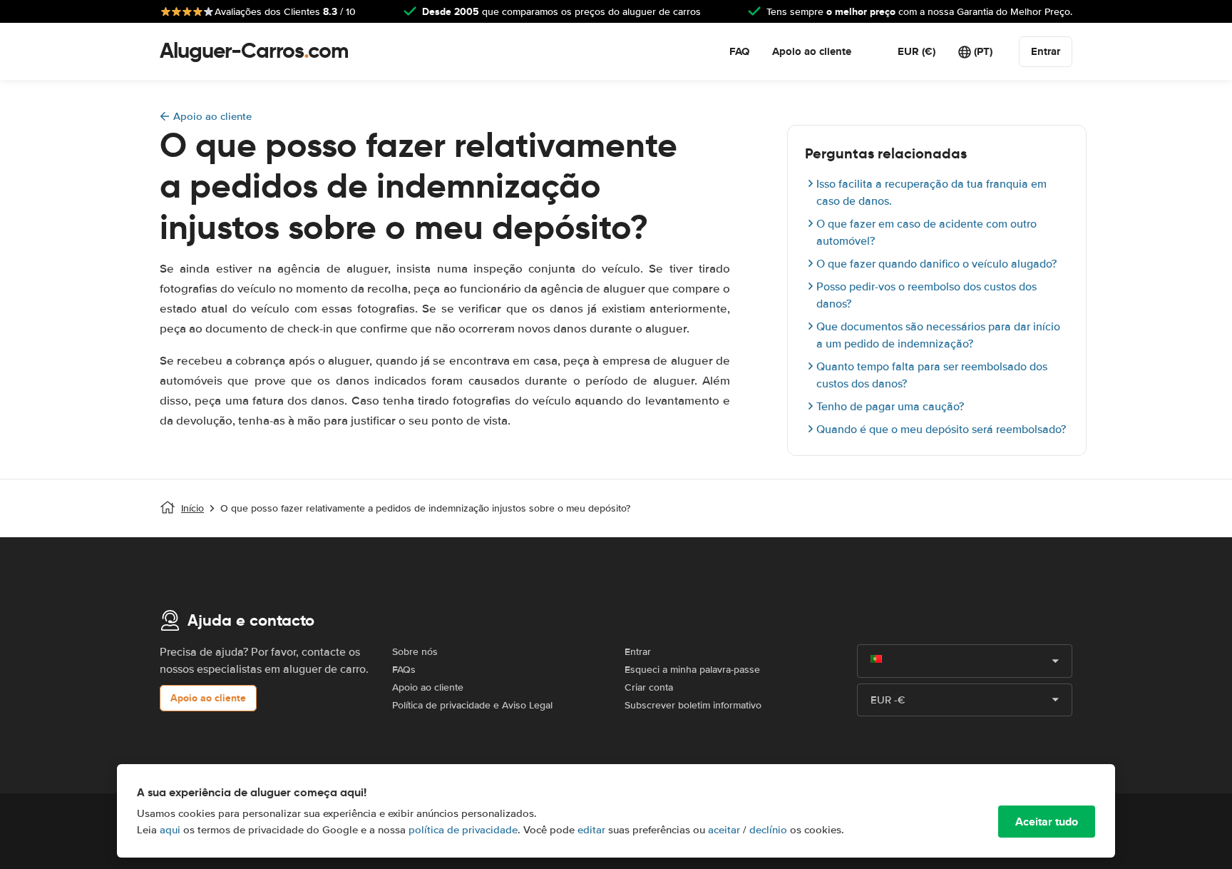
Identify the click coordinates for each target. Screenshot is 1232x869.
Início (192, 508)
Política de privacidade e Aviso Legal (472, 705)
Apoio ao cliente (811, 51)
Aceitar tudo (1046, 821)
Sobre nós (415, 652)
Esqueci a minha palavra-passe (692, 670)
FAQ (739, 51)
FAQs (404, 670)
